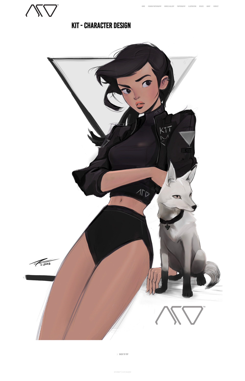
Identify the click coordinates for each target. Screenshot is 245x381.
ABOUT (208, 6)
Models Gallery (169, 6)
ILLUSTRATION (192, 6)
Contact (215, 6)
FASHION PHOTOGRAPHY (154, 6)
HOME (143, 6)
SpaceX (201, 6)
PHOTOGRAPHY (181, 6)
